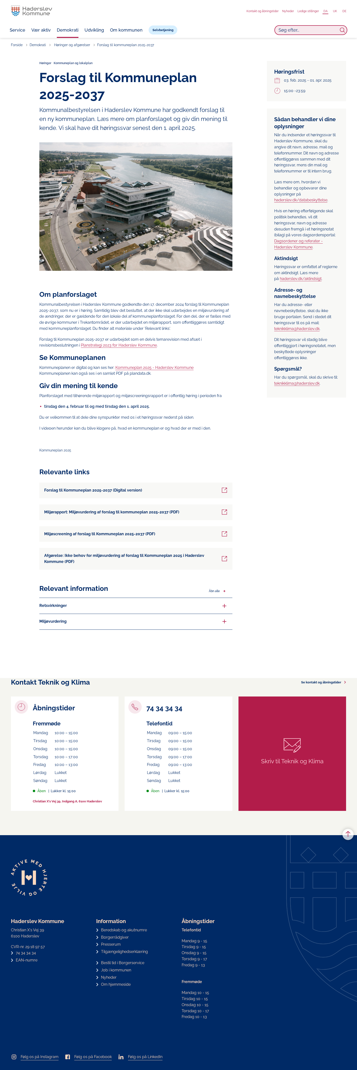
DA (325, 11)
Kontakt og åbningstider (262, 11)
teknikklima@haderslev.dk (297, 328)
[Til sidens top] (348, 834)
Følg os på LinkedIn (145, 1056)
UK (335, 11)
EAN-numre (26, 960)
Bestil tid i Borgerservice (122, 962)
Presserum (111, 944)
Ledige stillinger (308, 11)
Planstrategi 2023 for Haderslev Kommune (119, 345)
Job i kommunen (116, 970)
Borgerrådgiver (115, 937)
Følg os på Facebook (93, 1056)
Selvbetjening (163, 30)
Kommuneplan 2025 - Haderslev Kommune (154, 367)
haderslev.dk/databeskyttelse (300, 200)
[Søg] (342, 30)
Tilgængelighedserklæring (124, 951)
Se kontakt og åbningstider (321, 682)
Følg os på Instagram (40, 1056)
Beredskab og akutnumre (124, 930)
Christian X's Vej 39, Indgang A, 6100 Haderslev (67, 801)
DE (344, 11)
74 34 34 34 (26, 953)
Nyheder (288, 11)
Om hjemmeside (116, 984)
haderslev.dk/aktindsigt (301, 278)
